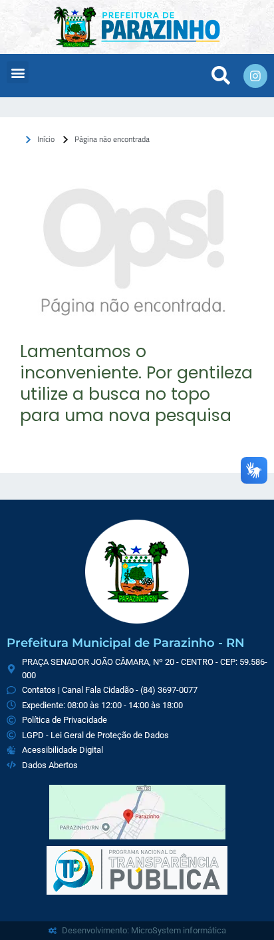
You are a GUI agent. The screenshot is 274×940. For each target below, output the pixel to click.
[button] (18, 72)
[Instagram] (255, 76)
